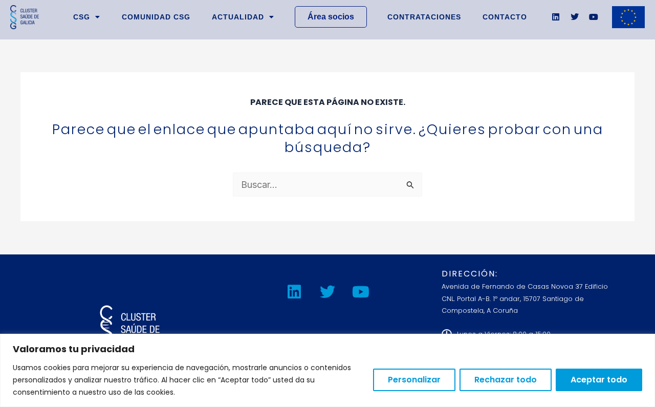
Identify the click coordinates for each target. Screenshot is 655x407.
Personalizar (414, 379)
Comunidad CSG (156, 17)
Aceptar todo (599, 379)
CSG (81, 17)
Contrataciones (424, 17)
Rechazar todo (505, 379)
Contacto (505, 17)
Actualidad (238, 17)
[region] (327, 370)
